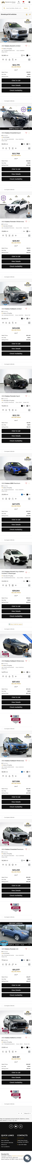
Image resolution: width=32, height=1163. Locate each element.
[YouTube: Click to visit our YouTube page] (16, 1126)
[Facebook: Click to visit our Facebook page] (11, 1126)
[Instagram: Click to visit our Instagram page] (20, 1126)
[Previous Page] (18, 1113)
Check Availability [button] (16, 90)
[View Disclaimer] (16, 59)
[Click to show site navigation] (29, 2)
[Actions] (29, 45)
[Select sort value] (29, 14)
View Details (16, 85)
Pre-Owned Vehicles (7, 1142)
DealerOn (14, 1155)
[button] (30, 31)
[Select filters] (27, 14)
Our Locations (5, 1146)
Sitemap (20, 1155)
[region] (16, 74)
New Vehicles (5, 1140)
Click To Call (16, 80)
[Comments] (29, 60)
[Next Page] (21, 1113)
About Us (4, 1144)
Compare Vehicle (9, 101)
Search (25, 8)
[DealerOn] (5, 1154)
